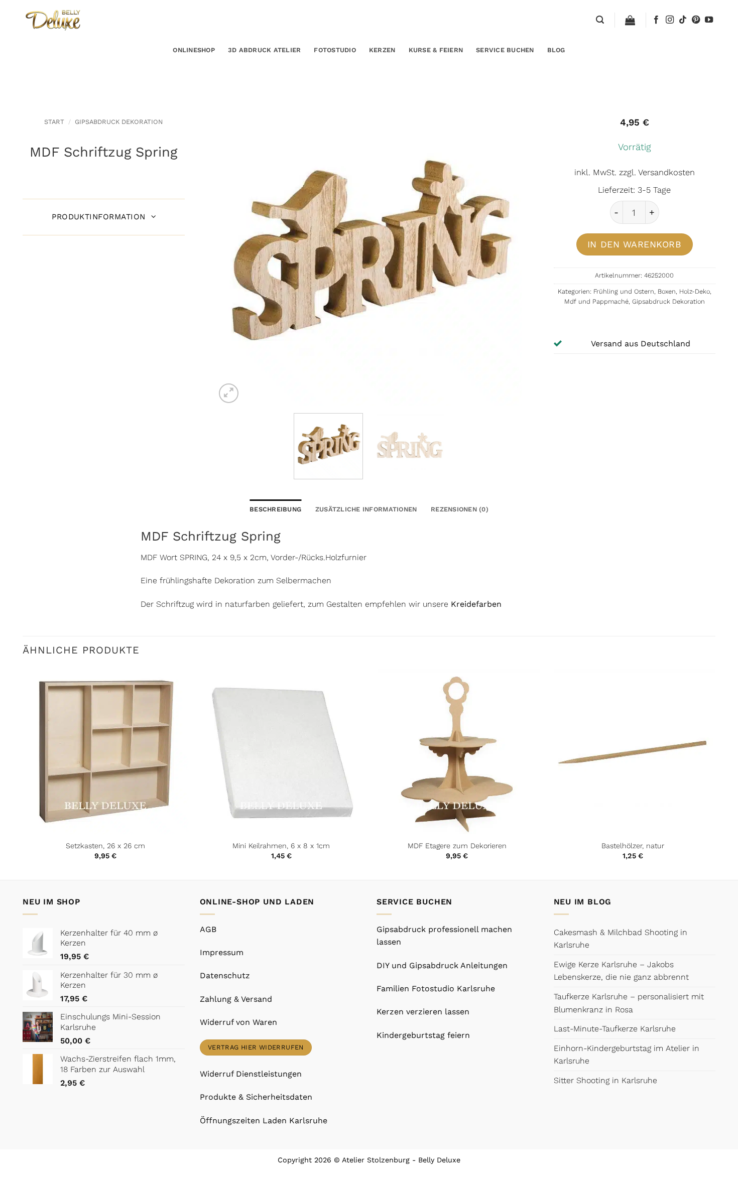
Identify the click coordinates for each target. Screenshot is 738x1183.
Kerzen (382, 50)
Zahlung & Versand (236, 999)
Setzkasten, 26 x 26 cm (105, 846)
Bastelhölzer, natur (632, 846)
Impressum (221, 952)
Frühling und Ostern (623, 291)
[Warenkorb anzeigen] (630, 20)
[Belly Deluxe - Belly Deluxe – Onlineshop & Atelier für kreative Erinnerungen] (54, 20)
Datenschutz (225, 975)
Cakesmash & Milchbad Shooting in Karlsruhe (620, 939)
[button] (600, 20)
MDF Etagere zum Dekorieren (457, 846)
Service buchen (505, 50)
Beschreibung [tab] (275, 509)
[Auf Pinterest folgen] (696, 20)
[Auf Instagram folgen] (670, 20)
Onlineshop (194, 50)
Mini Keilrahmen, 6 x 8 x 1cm (281, 846)
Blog (556, 50)
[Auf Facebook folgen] (656, 20)
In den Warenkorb (634, 244)
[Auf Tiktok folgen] (683, 20)
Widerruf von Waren (238, 1022)
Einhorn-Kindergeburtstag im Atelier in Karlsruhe (626, 1054)
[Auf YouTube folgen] (709, 20)
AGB (208, 929)
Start (54, 121)
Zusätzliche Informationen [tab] (366, 509)
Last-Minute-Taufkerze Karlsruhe (615, 1028)
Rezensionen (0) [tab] (459, 509)
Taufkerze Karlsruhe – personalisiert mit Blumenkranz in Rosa (629, 1003)
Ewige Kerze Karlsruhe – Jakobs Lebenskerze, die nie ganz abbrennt (621, 971)
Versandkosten (666, 172)
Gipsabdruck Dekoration (119, 121)
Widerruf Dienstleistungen (251, 1074)
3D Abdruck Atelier (264, 50)
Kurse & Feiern (436, 50)
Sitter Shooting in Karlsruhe (605, 1080)
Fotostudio (335, 50)
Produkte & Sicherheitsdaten (256, 1097)
